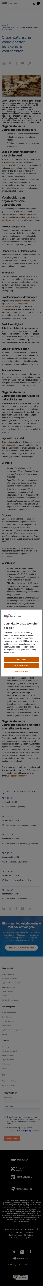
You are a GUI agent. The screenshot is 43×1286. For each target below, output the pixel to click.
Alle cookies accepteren (21, 665)
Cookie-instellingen (21, 671)
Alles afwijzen (21, 659)
